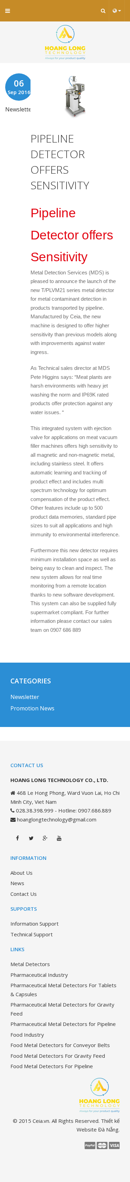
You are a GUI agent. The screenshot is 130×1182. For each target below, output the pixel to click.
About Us (21, 872)
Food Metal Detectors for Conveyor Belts (60, 1045)
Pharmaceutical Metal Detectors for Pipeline (63, 1023)
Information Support (34, 923)
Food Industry (27, 1034)
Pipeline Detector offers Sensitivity (60, 161)
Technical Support (31, 934)
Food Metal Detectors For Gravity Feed (57, 1055)
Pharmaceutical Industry (39, 974)
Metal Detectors (30, 964)
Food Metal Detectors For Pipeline (51, 1066)
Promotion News (32, 708)
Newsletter (19, 109)
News (17, 883)
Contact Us (23, 893)
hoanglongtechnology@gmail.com (56, 819)
